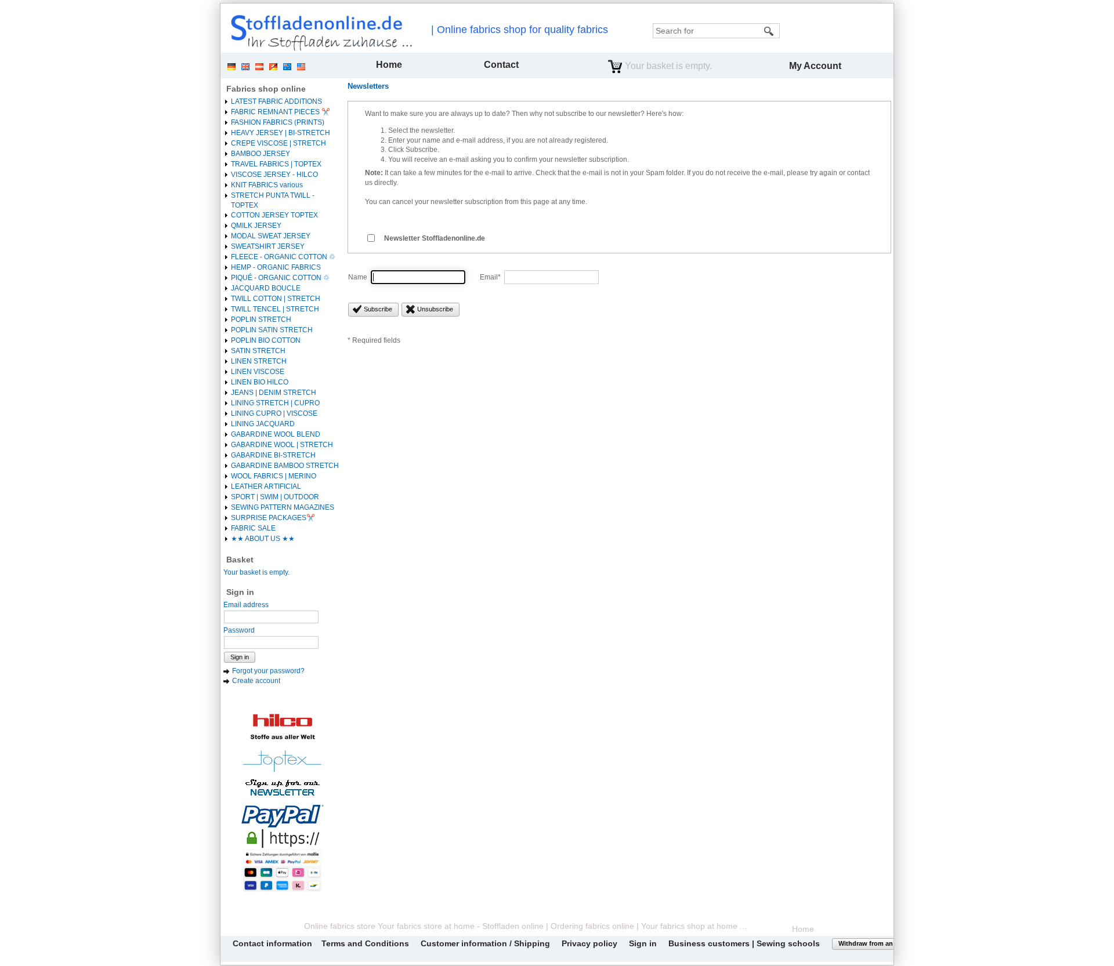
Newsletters (368, 86)
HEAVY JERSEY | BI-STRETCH (280, 133)
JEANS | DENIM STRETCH (273, 392)
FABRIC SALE (253, 528)
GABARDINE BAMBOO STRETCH (285, 466)
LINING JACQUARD (263, 424)
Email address (246, 605)
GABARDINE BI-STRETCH (273, 455)
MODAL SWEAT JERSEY (270, 236)
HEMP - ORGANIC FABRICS (276, 267)
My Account (815, 66)
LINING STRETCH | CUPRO (275, 403)
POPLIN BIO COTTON (266, 340)
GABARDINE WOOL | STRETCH (282, 445)
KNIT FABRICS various (267, 185)
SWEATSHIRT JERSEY (268, 246)
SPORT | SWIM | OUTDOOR (275, 497)
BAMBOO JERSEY (260, 154)
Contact (501, 65)
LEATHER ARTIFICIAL (266, 486)
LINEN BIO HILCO (259, 382)
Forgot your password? (268, 671)
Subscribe (378, 309)
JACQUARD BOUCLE (266, 288)
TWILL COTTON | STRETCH (275, 299)
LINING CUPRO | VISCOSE (274, 413)
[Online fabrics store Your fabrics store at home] (318, 32)
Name (357, 277)
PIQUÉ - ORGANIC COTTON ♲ (280, 278)
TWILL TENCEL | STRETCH (275, 309)
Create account (256, 681)
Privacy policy (589, 943)
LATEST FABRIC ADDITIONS (276, 101)
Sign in (239, 656)
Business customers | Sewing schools (744, 943)
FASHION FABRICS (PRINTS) (277, 122)
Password (239, 630)
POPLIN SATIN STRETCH (272, 330)
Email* (490, 277)
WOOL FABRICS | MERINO (273, 476)
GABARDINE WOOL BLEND (275, 434)
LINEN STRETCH (259, 361)
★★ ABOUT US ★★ (263, 539)
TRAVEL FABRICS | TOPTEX (276, 164)
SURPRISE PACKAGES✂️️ (273, 518)
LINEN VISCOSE (257, 372)
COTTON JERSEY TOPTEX (274, 215)
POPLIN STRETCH (261, 319)
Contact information (272, 943)
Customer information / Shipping (485, 943)
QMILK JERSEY (256, 225)
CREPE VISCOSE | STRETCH (278, 143)
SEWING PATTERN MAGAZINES (282, 507)
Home (389, 65)
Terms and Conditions (365, 943)
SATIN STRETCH (258, 351)
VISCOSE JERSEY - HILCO (274, 174)
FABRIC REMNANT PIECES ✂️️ (280, 112)
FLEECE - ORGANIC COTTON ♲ (283, 257)
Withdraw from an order (874, 943)
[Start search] (769, 30)
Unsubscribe (435, 309)
